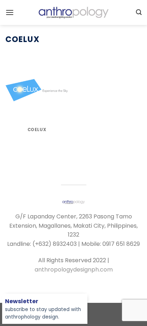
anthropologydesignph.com (74, 269)
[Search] (139, 12)
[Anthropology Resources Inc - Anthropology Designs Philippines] (73, 12)
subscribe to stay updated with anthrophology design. (43, 309)
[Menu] (9, 12)
